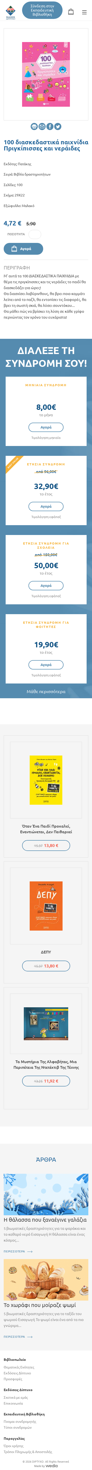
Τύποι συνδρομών (18, 1427)
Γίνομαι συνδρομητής (20, 1422)
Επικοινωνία (13, 1403)
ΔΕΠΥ (46, 952)
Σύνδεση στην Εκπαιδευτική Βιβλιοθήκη (42, 10)
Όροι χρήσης (13, 1446)
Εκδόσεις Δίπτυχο (17, 1373)
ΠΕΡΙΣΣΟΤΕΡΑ (14, 1251)
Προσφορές (13, 1379)
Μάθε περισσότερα (46, 691)
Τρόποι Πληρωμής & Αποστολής (28, 1452)
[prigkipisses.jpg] (46, 74)
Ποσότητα (16, 234)
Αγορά (25, 249)
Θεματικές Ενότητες (19, 1367)
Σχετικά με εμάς (16, 1397)
